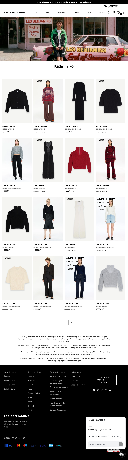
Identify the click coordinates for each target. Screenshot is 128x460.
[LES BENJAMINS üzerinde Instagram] (98, 390)
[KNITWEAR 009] (111, 160)
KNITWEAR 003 (40, 126)
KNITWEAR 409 (40, 304)
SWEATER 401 (102, 126)
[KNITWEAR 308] (111, 278)
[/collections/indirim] (64, 39)
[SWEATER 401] (111, 101)
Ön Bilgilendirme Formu (59, 387)
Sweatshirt (32, 380)
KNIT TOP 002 (71, 245)
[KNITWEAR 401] (17, 160)
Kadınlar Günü (10, 380)
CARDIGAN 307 (9, 126)
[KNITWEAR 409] (48, 278)
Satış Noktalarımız (78, 385)
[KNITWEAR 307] (17, 219)
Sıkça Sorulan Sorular (58, 376)
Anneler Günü (9, 385)
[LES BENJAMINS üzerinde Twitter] (106, 390)
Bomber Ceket (34, 393)
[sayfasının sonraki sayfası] (71, 322)
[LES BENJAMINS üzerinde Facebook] (94, 390)
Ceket (30, 385)
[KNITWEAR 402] (48, 219)
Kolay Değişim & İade (58, 372)
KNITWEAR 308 (102, 304)
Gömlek (31, 406)
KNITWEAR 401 (9, 185)
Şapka (30, 410)
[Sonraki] (98, 2)
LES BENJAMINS (18, 438)
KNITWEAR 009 (102, 185)
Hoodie (31, 376)
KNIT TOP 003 (40, 185)
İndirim (7, 376)
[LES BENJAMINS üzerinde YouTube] (110, 390)
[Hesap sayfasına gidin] (114, 12)
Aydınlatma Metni (57, 399)
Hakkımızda (75, 376)
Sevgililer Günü (10, 372)
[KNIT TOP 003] (48, 160)
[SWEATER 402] (17, 278)
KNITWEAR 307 (9, 245)
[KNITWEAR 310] (79, 160)
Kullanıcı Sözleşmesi (58, 410)
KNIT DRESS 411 (71, 126)
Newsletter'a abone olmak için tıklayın (104, 380)
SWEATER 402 (8, 304)
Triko (30, 402)
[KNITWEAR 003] (48, 101)
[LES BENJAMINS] (15, 12)
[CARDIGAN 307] (17, 101)
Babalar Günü (9, 389)
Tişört (30, 397)
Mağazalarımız (76, 380)
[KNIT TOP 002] (79, 219)
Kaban (30, 389)
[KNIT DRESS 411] (79, 101)
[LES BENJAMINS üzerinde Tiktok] (102, 390)
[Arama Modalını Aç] (108, 12)
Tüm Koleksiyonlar (35, 372)
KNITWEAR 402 (40, 245)
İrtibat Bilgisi (76, 372)
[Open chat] (122, 454)
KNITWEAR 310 (71, 185)
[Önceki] (30, 2)
